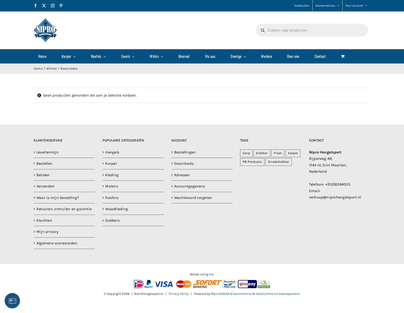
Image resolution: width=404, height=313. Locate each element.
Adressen (182, 175)
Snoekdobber (278, 162)
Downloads (184, 163)
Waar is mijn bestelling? (57, 197)
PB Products (252, 162)
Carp (246, 153)
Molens (111, 186)
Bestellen (44, 163)
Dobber (261, 153)
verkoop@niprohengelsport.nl (335, 197)
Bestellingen (185, 152)
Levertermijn (47, 152)
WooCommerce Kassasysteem (278, 293)
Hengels (112, 152)
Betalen (43, 175)
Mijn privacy (47, 231)
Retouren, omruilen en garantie (64, 209)
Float (278, 153)
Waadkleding (116, 209)
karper (293, 153)
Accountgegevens (189, 186)
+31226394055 (337, 184)
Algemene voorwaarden (56, 243)
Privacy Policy (178, 293)
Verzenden (45, 186)
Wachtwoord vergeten (193, 197)
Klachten (44, 220)
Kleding (112, 175)
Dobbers (112, 220)
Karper (111, 163)
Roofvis (111, 197)
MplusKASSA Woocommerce (231, 293)
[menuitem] (45, 56)
